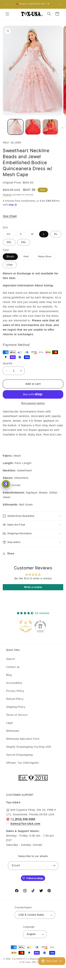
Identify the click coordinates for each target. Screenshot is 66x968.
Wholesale (12, 730)
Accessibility (14, 682)
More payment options (33, 403)
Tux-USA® (17, 959)
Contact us (13, 667)
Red (28, 257)
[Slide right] (62, 128)
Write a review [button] (33, 587)
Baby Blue (46, 257)
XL (55, 234)
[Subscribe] (54, 865)
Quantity (7, 363)
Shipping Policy (15, 706)
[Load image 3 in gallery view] (33, 127)
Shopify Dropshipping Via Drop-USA (28, 746)
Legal (9, 722)
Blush (10, 256)
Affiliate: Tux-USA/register (22, 762)
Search (10, 659)
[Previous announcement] (6, 4)
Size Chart (10, 216)
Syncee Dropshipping (19, 754)
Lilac (10, 264)
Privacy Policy (15, 690)
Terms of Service (16, 714)
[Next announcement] (59, 4)
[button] (7, 14)
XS (10, 235)
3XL (23, 242)
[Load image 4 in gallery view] (50, 127)
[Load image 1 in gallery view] (15, 127)
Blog (9, 674)
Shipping (7, 195)
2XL (9, 242)
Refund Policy (14, 698)
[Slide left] (3, 128)
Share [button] (10, 553)
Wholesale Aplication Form (22, 738)
